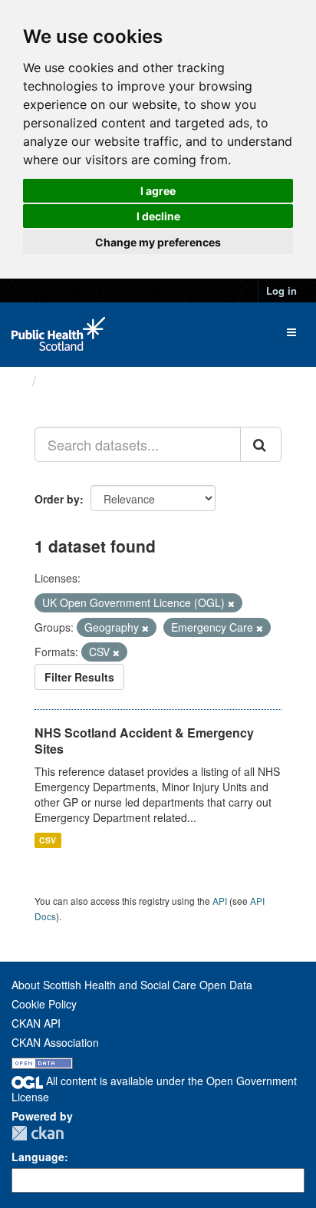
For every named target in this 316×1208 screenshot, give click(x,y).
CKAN (38, 1133)
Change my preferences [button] (158, 242)
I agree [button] (158, 190)
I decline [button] (158, 216)
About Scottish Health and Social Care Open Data (132, 984)
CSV (47, 840)
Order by (57, 499)
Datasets (72, 381)
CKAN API (36, 1023)
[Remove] (231, 603)
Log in (281, 290)
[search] (260, 444)
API (219, 900)
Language (38, 1156)
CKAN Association (55, 1042)
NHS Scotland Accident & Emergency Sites (144, 740)
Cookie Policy (44, 1004)
